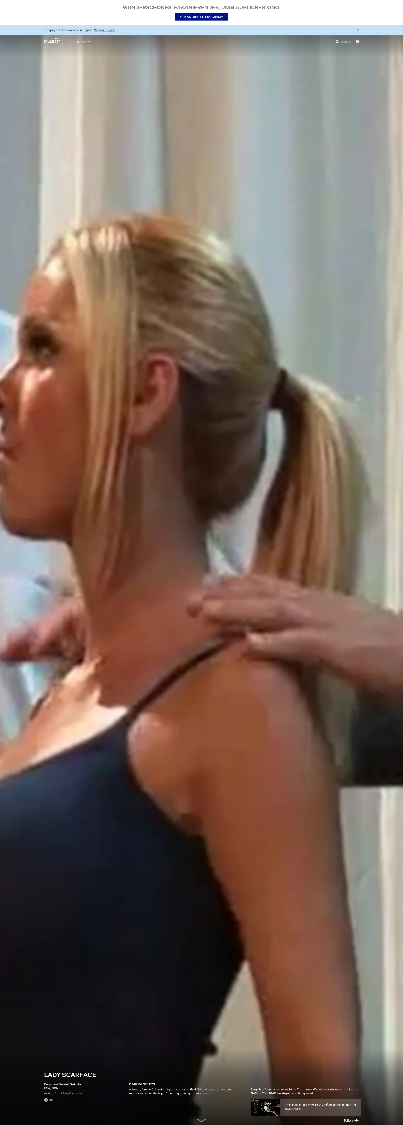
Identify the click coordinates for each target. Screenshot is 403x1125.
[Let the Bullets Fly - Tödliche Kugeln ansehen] (265, 1107)
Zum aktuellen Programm (201, 17)
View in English (104, 30)
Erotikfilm (61, 1093)
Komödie (75, 1093)
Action (48, 1093)
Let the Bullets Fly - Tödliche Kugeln (320, 1105)
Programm (80, 41)
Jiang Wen (293, 1109)
